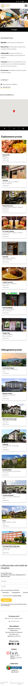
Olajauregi (5, 444)
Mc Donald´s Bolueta (8, 231)
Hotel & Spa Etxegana (8, 368)
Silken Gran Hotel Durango (9, 419)
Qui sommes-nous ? (14, 634)
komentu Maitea (6, 469)
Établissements (14, 630)
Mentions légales (14, 683)
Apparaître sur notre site (14, 636)
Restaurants (6, 592)
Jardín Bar (5, 180)
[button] (2, 17)
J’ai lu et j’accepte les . (12, 595)
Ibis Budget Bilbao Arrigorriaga (10, 546)
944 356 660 (16, 621)
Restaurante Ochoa (7, 205)
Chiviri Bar (5, 256)
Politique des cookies (21, 683)
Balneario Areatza (7, 393)
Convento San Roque (7, 495)
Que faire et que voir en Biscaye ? (14, 632)
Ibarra (4, 520)
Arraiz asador (6, 155)
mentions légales (17, 595)
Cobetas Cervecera (7, 282)
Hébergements (16, 592)
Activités (25, 592)
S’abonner (6, 600)
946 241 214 (6, 87)
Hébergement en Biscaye (14, 628)
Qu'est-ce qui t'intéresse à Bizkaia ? (10, 590)
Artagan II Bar (6, 333)
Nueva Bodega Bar (7, 307)
